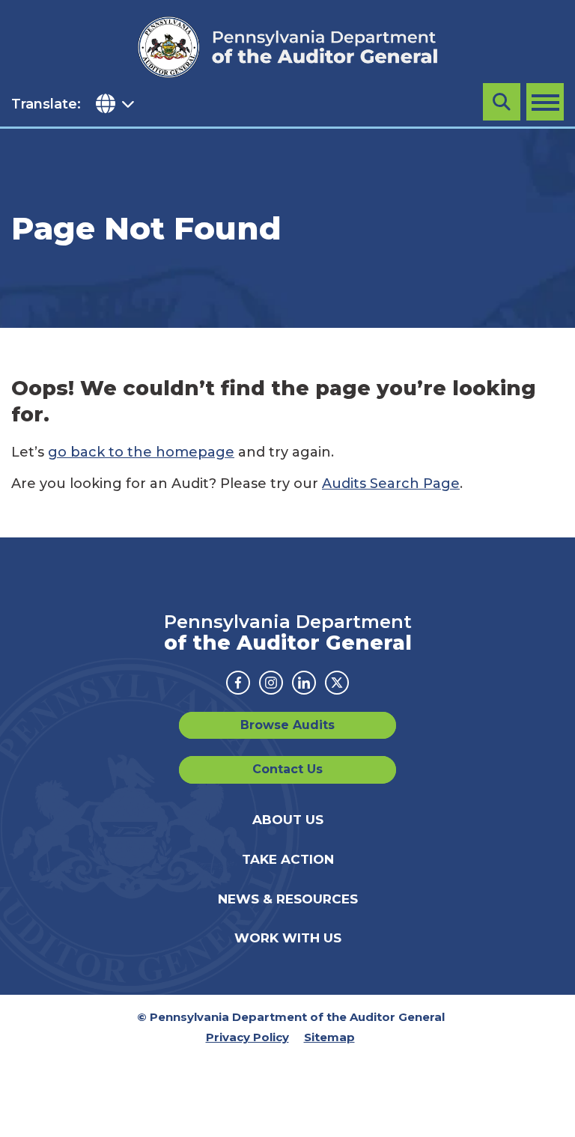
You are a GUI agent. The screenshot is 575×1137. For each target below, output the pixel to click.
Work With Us (287, 937)
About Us (287, 819)
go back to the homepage (141, 452)
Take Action (288, 859)
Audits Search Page (391, 483)
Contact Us (287, 769)
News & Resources (288, 898)
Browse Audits (287, 725)
